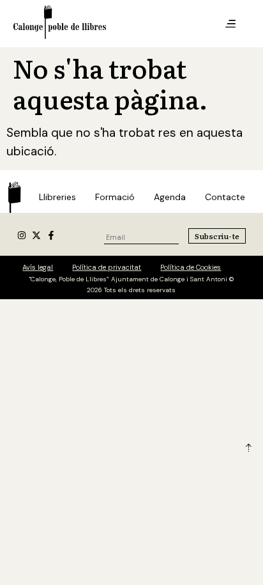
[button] (230, 24)
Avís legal (37, 267)
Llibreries (57, 197)
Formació (115, 197)
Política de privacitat (106, 267)
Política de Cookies (190, 267)
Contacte (225, 197)
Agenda (170, 197)
